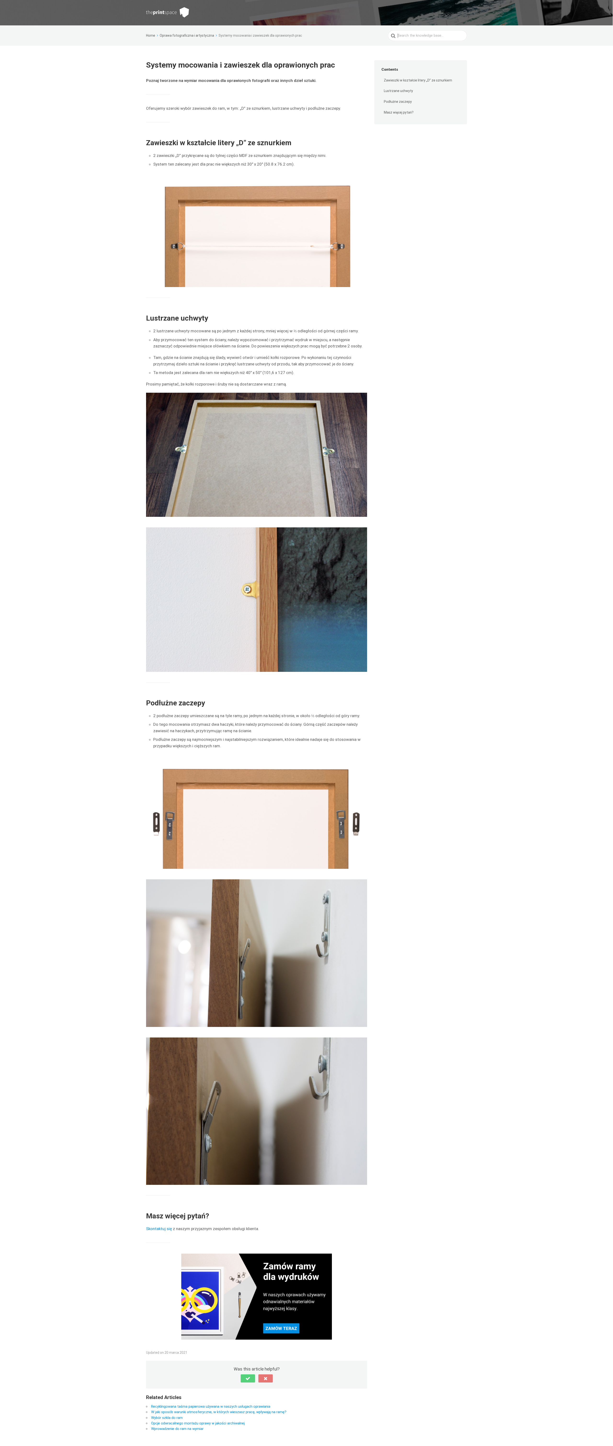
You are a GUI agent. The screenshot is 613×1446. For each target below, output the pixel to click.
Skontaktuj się (159, 1228)
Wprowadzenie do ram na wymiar (177, 1429)
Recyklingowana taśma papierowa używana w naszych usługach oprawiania (210, 1406)
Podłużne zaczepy (398, 102)
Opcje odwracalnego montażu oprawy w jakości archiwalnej (198, 1423)
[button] (248, 1378)
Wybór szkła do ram (167, 1418)
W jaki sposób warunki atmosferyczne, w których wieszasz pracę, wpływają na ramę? (218, 1412)
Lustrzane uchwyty (398, 91)
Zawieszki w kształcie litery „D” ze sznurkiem (418, 80)
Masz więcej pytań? (399, 112)
